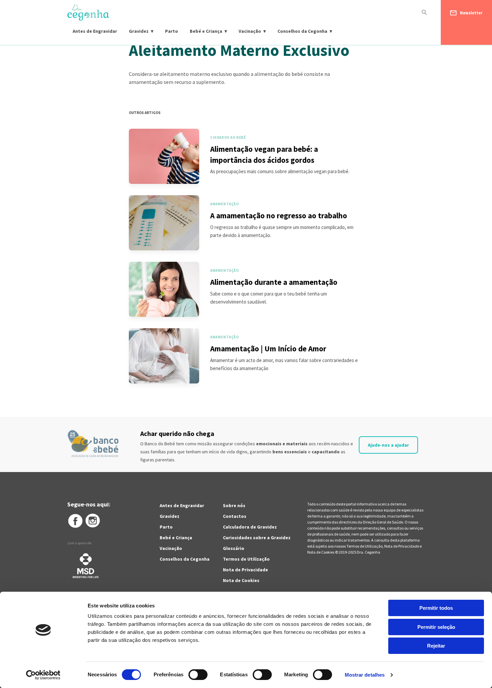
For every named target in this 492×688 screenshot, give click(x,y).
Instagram (93, 520)
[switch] (190, 674)
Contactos (234, 516)
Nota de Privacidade (245, 570)
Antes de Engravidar (95, 31)
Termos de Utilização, (365, 546)
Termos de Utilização (246, 559)
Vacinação (250, 31)
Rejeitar (436, 646)
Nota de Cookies (241, 580)
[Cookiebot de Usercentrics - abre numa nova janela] (43, 675)
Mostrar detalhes (365, 675)
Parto (171, 31)
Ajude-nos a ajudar (388, 445)
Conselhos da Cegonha (302, 31)
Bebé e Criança (206, 31)
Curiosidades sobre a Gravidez (257, 538)
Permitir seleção (436, 627)
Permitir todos (436, 608)
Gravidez (139, 31)
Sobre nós (234, 505)
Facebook (75, 520)
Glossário (233, 548)
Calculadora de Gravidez (250, 527)
